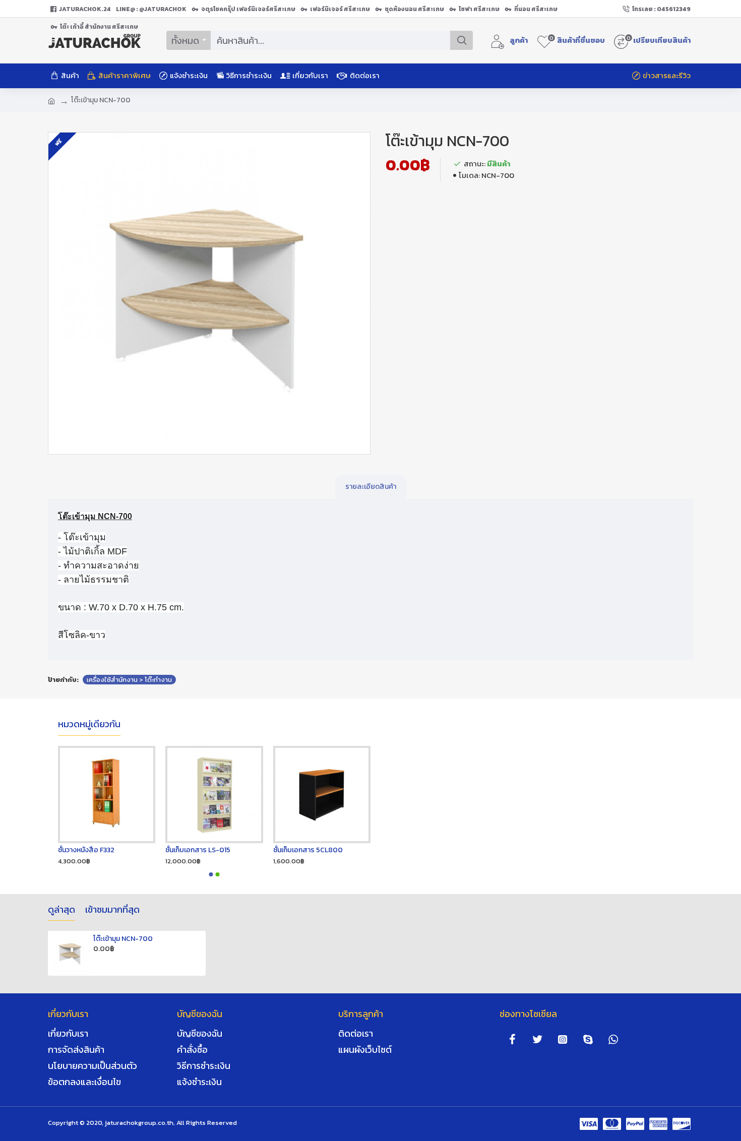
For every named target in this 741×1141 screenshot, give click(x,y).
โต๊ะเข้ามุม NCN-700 (123, 938)
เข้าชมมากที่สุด (112, 910)
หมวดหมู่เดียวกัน (89, 725)
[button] (211, 874)
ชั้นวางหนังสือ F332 (86, 850)
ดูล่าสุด (61, 910)
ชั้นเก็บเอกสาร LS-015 (197, 850)
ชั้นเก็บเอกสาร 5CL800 (308, 850)
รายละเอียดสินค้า (370, 486)
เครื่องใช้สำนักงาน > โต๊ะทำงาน (129, 679)
